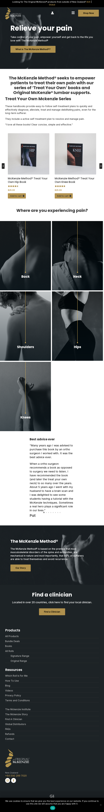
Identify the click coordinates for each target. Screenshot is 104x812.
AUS (88, 2)
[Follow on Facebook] (13, 780)
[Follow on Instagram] (7, 780)
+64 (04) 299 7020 (16, 775)
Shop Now (88, 13)
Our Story (20, 568)
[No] (100, 805)
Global (52, 5)
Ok (52, 808)
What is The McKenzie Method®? (33, 49)
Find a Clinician (52, 611)
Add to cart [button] (16, 196)
